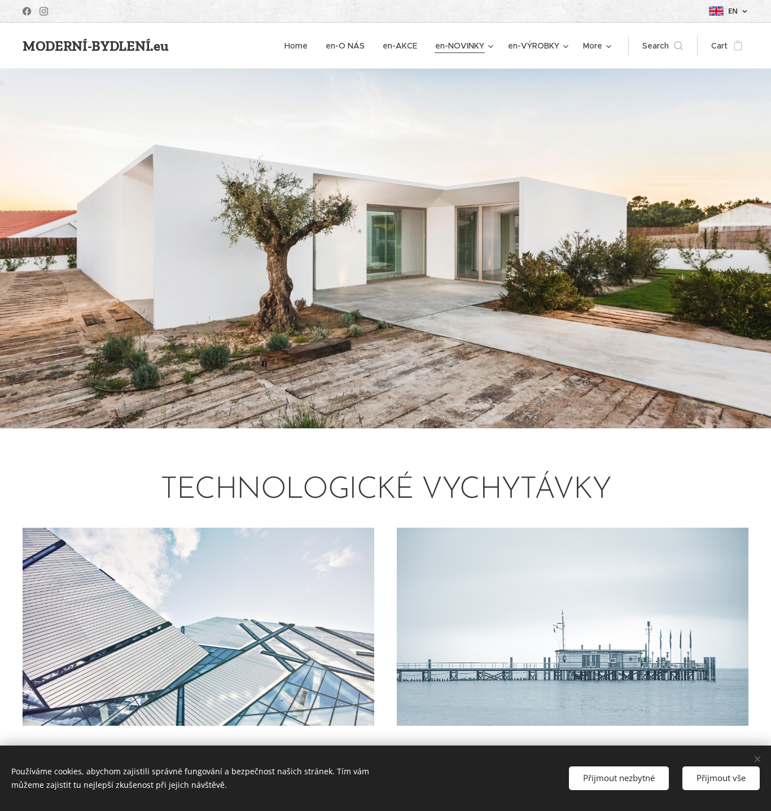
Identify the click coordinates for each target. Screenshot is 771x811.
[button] (662, 46)
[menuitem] (299, 46)
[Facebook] (27, 11)
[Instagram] (44, 11)
